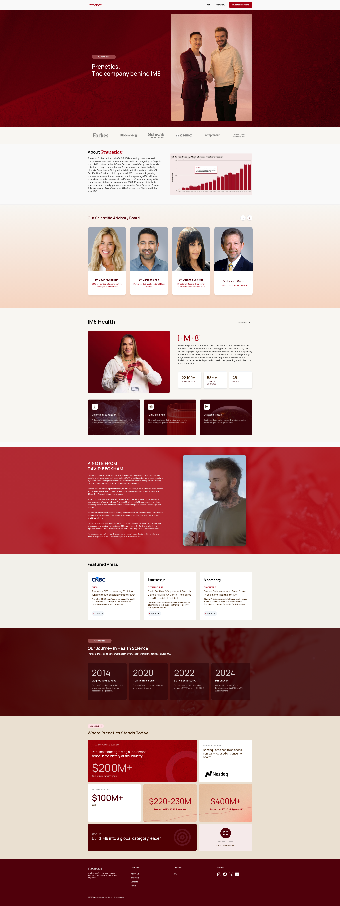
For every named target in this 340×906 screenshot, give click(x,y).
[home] (95, 5)
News (133, 885)
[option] (107, 262)
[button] (220, 5)
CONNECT (221, 867)
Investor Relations (240, 4)
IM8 (208, 4)
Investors (135, 877)
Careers (134, 881)
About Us (135, 873)
